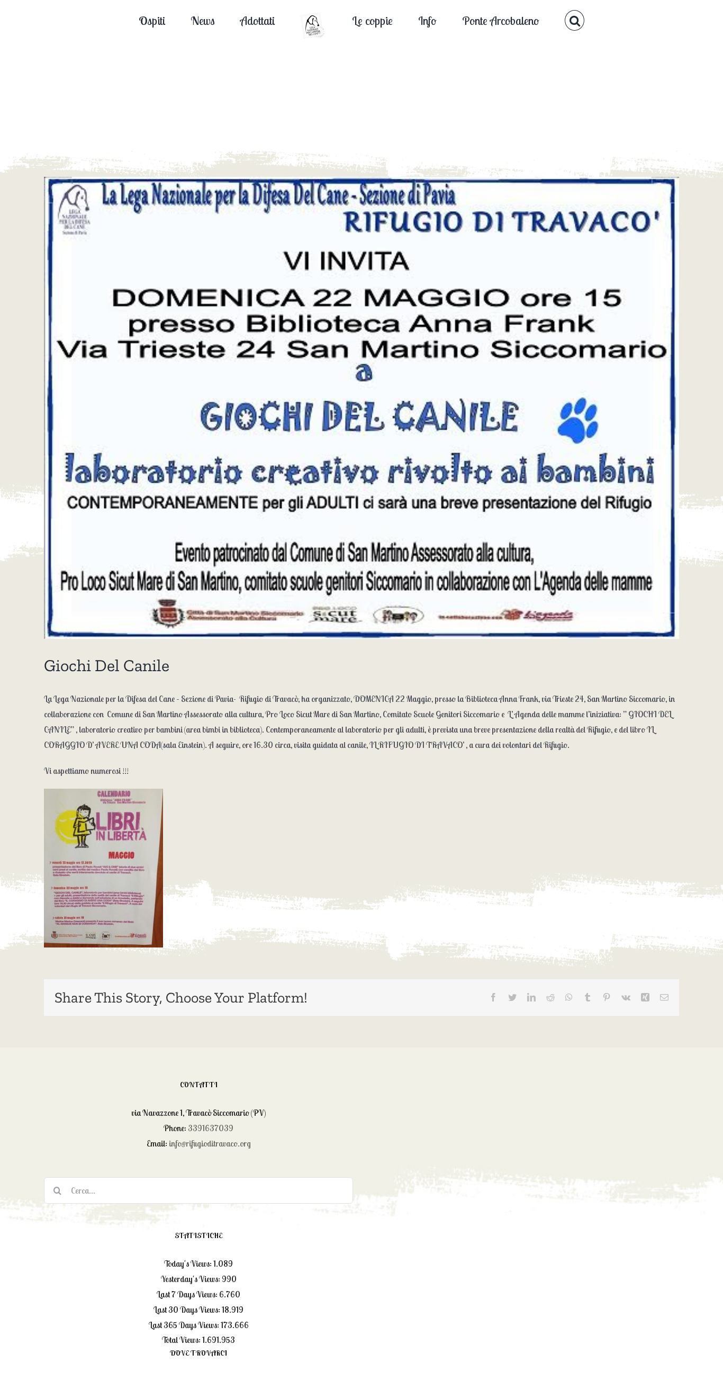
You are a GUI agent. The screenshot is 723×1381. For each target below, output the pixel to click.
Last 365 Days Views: (185, 1325)
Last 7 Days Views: (188, 1294)
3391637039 (210, 1128)
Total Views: (182, 1339)
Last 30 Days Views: (187, 1309)
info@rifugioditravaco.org (210, 1143)
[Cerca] (525, 20)
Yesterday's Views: (191, 1279)
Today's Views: (188, 1263)
